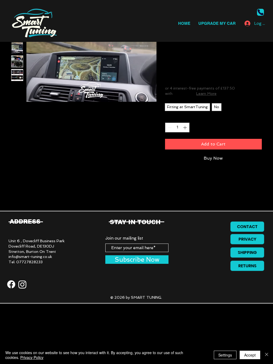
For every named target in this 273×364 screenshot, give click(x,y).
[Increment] (185, 127)
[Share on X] (199, 207)
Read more (174, 192)
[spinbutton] (177, 127)
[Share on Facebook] (168, 207)
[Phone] (260, 12)
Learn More (206, 93)
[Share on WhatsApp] (189, 207)
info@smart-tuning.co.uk (30, 256)
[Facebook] (11, 284)
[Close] (266, 355)
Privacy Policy (31, 357)
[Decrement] (169, 127)
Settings (225, 355)
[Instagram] (22, 284)
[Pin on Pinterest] (178, 207)
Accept (250, 355)
